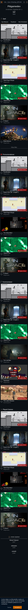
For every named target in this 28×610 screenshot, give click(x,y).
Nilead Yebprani (14, 541)
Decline (9, 607)
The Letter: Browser (8, 401)
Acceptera (17, 607)
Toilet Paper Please (8, 80)
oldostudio (14, 546)
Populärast (13, 21)
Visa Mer (14, 147)
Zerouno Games (7, 234)
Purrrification (6, 40)
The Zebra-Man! (7, 233)
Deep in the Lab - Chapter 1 (11, 60)
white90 (14, 552)
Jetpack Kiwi (6, 100)
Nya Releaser (5, 21)
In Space (5, 121)
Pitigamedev (6, 41)
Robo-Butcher (7, 141)
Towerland (6, 380)
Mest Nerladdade (23, 21)
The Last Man (7, 360)
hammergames (7, 402)
